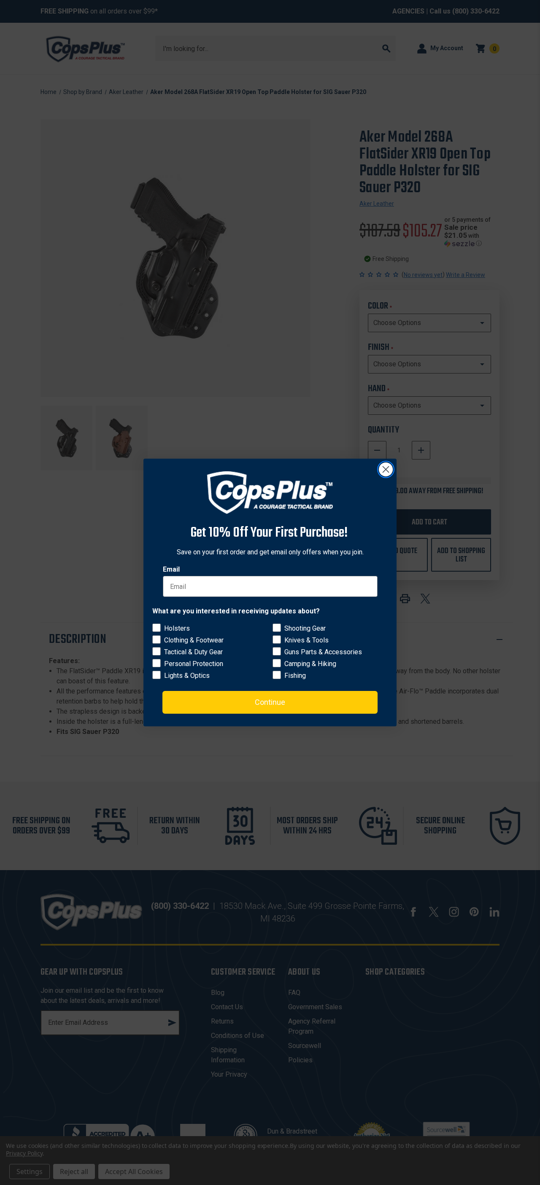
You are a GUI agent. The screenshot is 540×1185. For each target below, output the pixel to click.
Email (171, 569)
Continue (270, 702)
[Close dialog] (385, 469)
